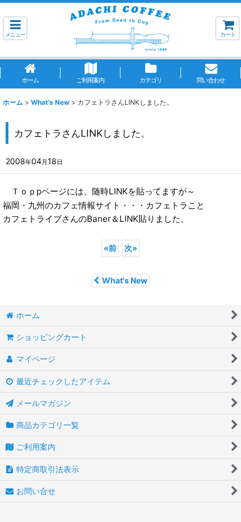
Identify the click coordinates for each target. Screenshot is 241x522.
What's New (124, 280)
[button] (15, 28)
